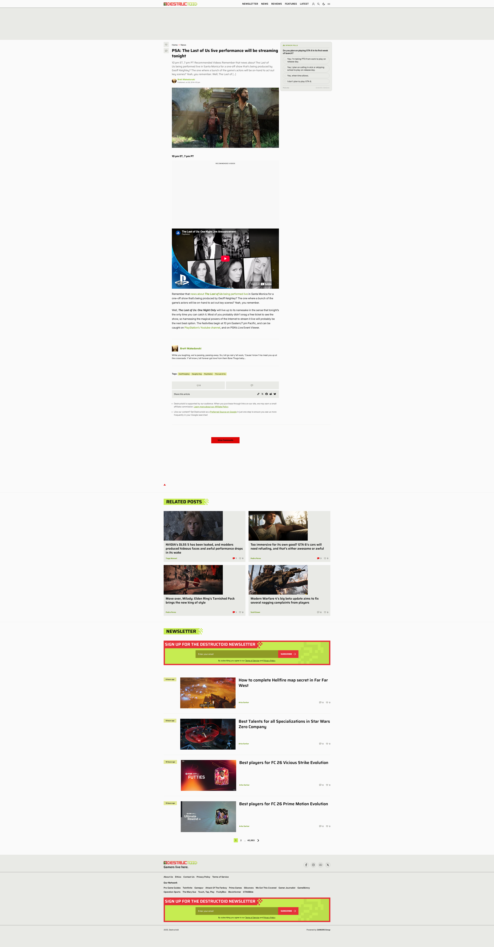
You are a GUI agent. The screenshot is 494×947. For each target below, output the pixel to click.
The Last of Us (220, 374)
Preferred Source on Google (223, 412)
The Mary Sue (189, 892)
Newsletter (250, 3)
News (264, 3)
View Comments (225, 440)
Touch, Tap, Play (206, 892)
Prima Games (235, 887)
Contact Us (189, 877)
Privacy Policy (269, 660)
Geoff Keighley (184, 374)
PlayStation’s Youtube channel (202, 327)
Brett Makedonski (186, 79)
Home (175, 45)
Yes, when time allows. (298, 75)
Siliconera (249, 887)
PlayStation (208, 374)
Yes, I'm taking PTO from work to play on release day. (306, 60)
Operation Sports (172, 892)
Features (291, 3)
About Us (168, 877)
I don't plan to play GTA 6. (299, 81)
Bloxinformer (234, 892)
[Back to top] (165, 484)
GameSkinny (303, 887)
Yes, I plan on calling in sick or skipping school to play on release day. (305, 68)
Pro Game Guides (172, 887)
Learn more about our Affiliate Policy (211, 406)
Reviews (276, 3)
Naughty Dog (197, 374)
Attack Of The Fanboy (216, 887)
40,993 (251, 840)
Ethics (178, 877)
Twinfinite (187, 887)
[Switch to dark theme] (323, 4)
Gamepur (198, 887)
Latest (304, 3)
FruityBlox (221, 892)
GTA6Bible (248, 892)
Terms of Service (252, 660)
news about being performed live (219, 293)
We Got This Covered (266, 887)
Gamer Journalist (287, 887)
